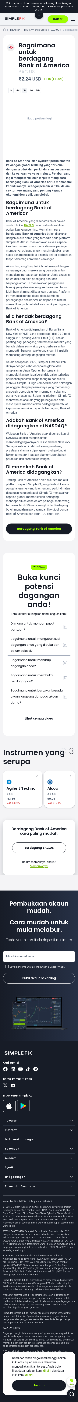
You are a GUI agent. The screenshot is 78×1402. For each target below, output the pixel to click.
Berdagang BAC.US (39, 848)
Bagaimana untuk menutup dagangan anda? (31, 663)
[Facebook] (5, 1069)
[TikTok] (28, 1069)
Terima (39, 1385)
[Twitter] (5, 1085)
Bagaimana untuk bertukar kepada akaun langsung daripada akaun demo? (37, 696)
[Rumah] (4, 30)
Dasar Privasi (57, 967)
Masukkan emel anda (20, 956)
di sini (47, 1370)
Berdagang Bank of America (39, 529)
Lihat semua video (39, 718)
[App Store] (9, 1111)
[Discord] (13, 1085)
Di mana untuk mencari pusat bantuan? (33, 626)
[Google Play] (23, 1111)
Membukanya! (39, 866)
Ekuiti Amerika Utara (35, 29)
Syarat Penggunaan (37, 967)
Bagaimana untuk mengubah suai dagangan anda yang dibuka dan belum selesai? (35, 645)
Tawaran (15, 29)
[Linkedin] (13, 1069)
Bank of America (44, 55)
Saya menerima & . (37, 967)
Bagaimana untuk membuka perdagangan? (32, 678)
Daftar (57, 19)
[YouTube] (20, 1069)
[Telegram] (35, 1069)
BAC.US (55, 29)
